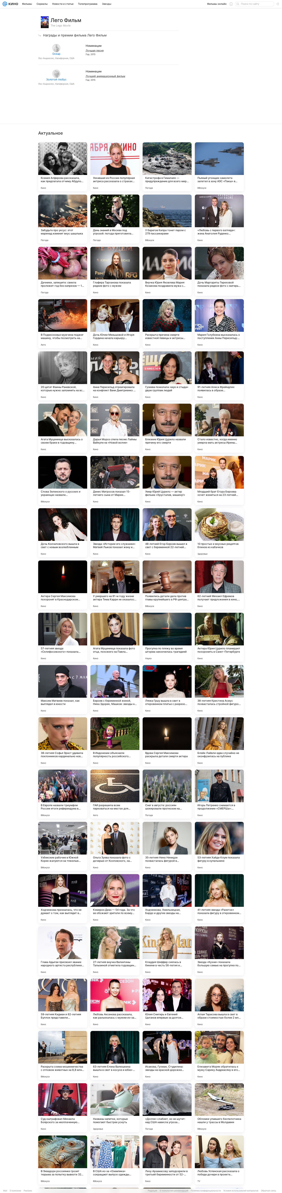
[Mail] (5, 4)
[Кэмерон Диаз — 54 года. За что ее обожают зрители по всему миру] (114, 898)
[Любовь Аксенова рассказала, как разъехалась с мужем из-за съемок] (114, 1003)
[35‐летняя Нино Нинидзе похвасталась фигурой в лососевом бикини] (167, 846)
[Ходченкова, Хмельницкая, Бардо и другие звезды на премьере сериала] (167, 898)
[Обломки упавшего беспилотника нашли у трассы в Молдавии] (219, 1107)
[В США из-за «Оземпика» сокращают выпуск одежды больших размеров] (114, 1160)
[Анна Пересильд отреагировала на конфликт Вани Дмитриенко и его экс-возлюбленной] (114, 375)
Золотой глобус (56, 79)
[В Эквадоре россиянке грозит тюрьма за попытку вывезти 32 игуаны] (62, 1160)
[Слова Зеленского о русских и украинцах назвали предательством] (62, 480)
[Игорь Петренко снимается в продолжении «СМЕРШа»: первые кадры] (219, 794)
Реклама (28, 1190)
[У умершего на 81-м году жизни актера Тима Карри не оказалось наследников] (114, 584)
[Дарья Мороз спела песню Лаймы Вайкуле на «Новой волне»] (114, 428)
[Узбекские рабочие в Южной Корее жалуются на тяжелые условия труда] (62, 846)
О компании (15, 1190)
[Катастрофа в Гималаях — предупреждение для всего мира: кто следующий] (167, 166)
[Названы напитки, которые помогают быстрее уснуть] (114, 1107)
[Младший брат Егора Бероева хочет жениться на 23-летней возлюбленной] (219, 480)
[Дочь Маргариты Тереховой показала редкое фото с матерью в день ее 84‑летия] (219, 271)
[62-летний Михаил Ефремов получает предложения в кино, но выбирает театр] (219, 584)
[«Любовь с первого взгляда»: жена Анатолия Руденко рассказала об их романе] (219, 219)
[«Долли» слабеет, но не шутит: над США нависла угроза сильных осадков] (167, 1107)
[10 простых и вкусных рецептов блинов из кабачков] (219, 532)
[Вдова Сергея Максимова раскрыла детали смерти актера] (167, 741)
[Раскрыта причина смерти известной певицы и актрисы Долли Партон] (167, 323)
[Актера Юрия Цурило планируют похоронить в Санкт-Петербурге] (219, 637)
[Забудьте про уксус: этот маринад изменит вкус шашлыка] (62, 219)
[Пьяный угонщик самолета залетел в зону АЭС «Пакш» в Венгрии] (219, 166)
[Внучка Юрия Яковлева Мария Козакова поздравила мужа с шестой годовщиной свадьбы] (167, 271)
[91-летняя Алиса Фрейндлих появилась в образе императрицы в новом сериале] (219, 375)
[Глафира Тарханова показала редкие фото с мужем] (114, 271)
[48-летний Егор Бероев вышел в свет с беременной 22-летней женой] (167, 532)
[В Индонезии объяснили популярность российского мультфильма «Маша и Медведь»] (114, 741)
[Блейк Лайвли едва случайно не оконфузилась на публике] (219, 741)
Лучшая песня (95, 50)
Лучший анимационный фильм (105, 76)
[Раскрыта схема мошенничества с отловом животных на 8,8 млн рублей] (62, 1055)
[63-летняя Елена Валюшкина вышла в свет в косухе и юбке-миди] (114, 1055)
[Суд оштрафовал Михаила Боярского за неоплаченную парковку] (62, 1107)
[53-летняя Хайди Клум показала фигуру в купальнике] (219, 846)
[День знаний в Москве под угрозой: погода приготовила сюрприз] (114, 219)
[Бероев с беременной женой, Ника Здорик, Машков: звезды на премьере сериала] (114, 689)
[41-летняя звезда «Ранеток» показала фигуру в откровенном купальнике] (219, 898)
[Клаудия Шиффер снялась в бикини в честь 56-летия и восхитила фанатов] (167, 950)
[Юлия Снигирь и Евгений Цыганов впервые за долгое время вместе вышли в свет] (167, 1003)
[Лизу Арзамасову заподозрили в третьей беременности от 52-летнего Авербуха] (167, 1160)
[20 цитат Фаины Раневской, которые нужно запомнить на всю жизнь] (62, 375)
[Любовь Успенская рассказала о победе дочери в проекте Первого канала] (219, 1160)
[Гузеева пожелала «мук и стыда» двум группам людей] (167, 375)
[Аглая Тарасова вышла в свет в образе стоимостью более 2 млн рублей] (219, 1003)
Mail (5, 1190)
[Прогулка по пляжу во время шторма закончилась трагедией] (167, 637)
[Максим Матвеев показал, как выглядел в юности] (62, 689)
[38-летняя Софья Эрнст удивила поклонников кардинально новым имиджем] (62, 741)
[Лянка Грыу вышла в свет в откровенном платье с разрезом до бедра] (167, 689)
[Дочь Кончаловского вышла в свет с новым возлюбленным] (62, 532)
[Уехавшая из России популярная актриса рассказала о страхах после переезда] (114, 166)
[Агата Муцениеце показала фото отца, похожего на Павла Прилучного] (114, 637)
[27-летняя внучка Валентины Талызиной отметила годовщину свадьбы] (114, 950)
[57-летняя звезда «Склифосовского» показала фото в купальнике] (62, 637)
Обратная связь (268, 1190)
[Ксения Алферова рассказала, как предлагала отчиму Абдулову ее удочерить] (62, 166)
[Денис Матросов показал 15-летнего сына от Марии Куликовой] (114, 480)
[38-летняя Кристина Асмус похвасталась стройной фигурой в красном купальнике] (219, 689)
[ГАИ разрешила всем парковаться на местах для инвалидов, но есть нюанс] (114, 794)
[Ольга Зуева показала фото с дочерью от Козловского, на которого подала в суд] (114, 846)
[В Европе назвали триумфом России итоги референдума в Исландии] (62, 794)
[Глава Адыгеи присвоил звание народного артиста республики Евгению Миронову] (62, 950)
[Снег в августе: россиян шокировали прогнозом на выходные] (167, 794)
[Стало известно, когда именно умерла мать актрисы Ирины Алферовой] (219, 428)
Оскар (56, 53)
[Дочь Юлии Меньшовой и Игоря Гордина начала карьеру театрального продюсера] (114, 323)
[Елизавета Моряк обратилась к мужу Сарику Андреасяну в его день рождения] (219, 1055)
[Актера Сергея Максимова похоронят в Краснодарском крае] (62, 584)
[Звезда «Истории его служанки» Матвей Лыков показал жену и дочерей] (114, 532)
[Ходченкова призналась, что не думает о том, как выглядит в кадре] (62, 898)
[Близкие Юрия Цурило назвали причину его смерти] (167, 428)
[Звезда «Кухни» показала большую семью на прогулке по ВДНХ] (219, 950)
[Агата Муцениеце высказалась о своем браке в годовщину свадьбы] (62, 428)
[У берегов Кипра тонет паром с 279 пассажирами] (167, 219)
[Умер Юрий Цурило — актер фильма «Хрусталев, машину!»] (167, 480)
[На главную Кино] (12, 4)
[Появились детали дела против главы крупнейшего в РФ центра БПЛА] (167, 584)
